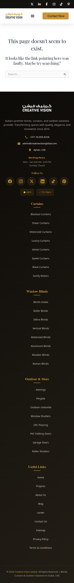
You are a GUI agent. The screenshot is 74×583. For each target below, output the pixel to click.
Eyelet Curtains (40, 258)
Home (40, 477)
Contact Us (41, 521)
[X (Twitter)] (32, 181)
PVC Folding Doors (40, 433)
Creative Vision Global (26, 571)
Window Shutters (41, 416)
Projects (40, 486)
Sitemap (40, 530)
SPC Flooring (41, 425)
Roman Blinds (41, 363)
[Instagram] (21, 181)
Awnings (41, 389)
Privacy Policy (40, 539)
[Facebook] (10, 181)
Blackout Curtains (41, 214)
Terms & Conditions (40, 547)
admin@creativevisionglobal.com (40, 143)
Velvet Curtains (40, 249)
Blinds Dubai (40, 302)
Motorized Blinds (41, 337)
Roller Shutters (40, 451)
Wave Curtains (40, 267)
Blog (40, 503)
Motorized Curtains (41, 231)
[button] (32, 16)
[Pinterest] (64, 181)
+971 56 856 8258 (39, 137)
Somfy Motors (41, 275)
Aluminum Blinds (41, 346)
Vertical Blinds (41, 328)
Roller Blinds (40, 310)
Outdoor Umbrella (40, 407)
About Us (40, 495)
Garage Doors (41, 442)
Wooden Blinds (40, 354)
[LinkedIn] (42, 181)
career (40, 512)
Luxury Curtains (41, 240)
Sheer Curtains (40, 223)
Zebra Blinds (40, 319)
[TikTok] (53, 181)
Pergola (40, 398)
